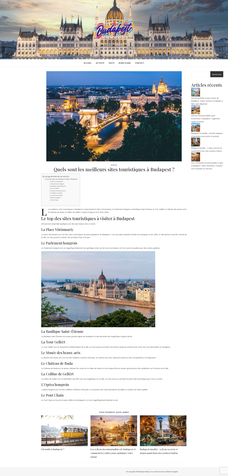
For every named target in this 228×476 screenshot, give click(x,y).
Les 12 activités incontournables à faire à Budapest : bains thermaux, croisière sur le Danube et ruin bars (207, 166)
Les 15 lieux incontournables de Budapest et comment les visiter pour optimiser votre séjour (113, 453)
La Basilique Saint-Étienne (58, 186)
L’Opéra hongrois (55, 197)
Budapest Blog (144, 472)
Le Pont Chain (54, 200)
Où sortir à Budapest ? (52, 449)
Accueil (88, 63)
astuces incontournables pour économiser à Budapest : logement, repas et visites (205, 118)
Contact (139, 63)
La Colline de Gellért (56, 195)
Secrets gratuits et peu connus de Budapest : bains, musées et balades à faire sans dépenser (207, 101)
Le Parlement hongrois (57, 184)
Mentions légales (172, 472)
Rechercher (216, 74)
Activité (100, 63)
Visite (111, 63)
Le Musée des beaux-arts (58, 191)
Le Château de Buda (56, 193)
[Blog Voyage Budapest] (114, 30)
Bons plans (125, 63)
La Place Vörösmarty (56, 181)
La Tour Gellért (54, 188)
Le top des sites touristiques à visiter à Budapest (61, 179)
